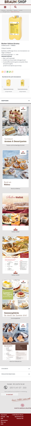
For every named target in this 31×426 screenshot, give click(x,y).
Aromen (20, 10)
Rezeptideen (4, 100)
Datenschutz (4, 420)
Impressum (4, 414)
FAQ (8, 416)
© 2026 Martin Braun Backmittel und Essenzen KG (17, 416)
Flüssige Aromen (6, 11)
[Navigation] (5, 7)
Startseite (3, 10)
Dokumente (4, 368)
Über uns (3, 422)
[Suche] (15, 7)
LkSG (2, 424)
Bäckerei (15, 10)
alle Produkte (9, 10)
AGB (2, 418)
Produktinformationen (8, 374)
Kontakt (10, 394)
